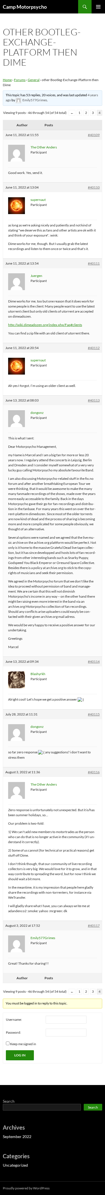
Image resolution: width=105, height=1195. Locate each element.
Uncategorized (15, 1165)
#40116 (94, 772)
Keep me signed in (23, 1044)
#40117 (94, 925)
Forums (19, 80)
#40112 (94, 348)
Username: (14, 1019)
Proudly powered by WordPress (26, 1188)
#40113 (94, 400)
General (33, 80)
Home (7, 80)
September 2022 (17, 1136)
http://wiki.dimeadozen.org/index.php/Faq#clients (45, 325)
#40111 (94, 263)
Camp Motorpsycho (25, 7)
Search (9, 1101)
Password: (13, 1032)
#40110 (94, 187)
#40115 (94, 714)
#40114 (94, 661)
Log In (19, 1055)
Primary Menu (98, 6)
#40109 (94, 135)
